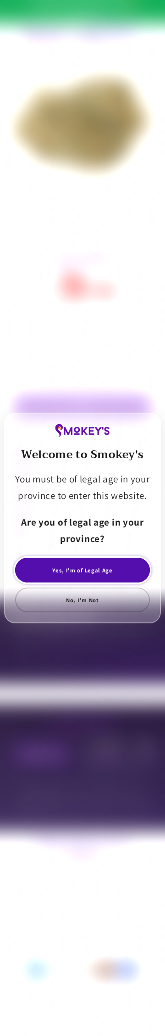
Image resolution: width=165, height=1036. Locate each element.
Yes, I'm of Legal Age (82, 570)
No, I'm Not (82, 600)
